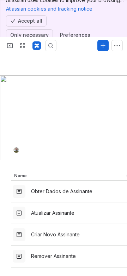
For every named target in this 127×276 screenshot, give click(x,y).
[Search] (50, 45)
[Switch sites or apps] (22, 45)
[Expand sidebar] (10, 45)
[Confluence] (36, 45)
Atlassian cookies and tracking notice (49, 9)
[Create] (103, 45)
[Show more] (117, 45)
